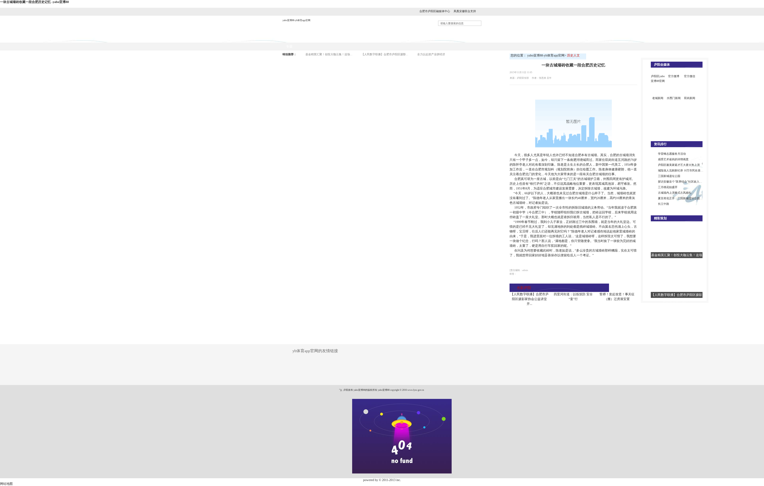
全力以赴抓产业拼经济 (431, 54)
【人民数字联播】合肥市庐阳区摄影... (384, 54)
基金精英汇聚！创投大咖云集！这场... (328, 54)
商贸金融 (371, 38)
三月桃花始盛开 (667, 187)
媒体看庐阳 (350, 38)
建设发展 (391, 38)
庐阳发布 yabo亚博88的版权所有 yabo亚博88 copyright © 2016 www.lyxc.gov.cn (383, 390)
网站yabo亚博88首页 (300, 38)
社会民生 (410, 38)
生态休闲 (470, 38)
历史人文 (430, 38)
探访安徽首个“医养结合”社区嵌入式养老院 (684, 181)
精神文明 (450, 38)
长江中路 (663, 203)
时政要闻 (328, 38)
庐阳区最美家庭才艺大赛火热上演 (679, 164)
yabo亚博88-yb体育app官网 (296, 20)
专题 (289, 46)
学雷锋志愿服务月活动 (672, 153)
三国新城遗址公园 (669, 176)
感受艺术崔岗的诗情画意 (673, 159)
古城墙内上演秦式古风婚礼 (674, 192)
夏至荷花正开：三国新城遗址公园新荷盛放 (684, 198)
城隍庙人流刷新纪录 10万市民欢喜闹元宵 (683, 170)
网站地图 (6, 483)
